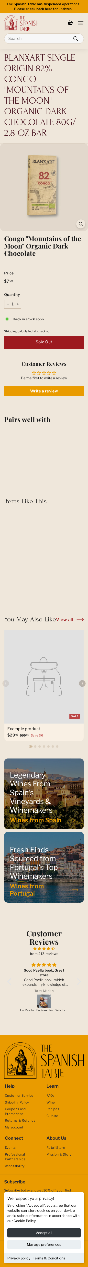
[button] (31, 746)
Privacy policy (18, 1258)
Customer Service (19, 1095)
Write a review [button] (44, 391)
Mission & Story (58, 1154)
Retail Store (55, 1147)
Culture (52, 1116)
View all (64, 619)
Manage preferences (44, 1244)
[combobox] (44, 38)
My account (14, 1127)
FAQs (50, 1095)
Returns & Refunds (20, 1120)
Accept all (44, 1233)
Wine (50, 1102)
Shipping (10, 331)
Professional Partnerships (15, 1156)
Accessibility (15, 1166)
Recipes (52, 1109)
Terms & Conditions (49, 1258)
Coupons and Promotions (15, 1111)
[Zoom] (80, 223)
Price (9, 273)
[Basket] (70, 23)
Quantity (12, 294)
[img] (44, 948)
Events (10, 1147)
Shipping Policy (17, 1102)
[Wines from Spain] (44, 793)
